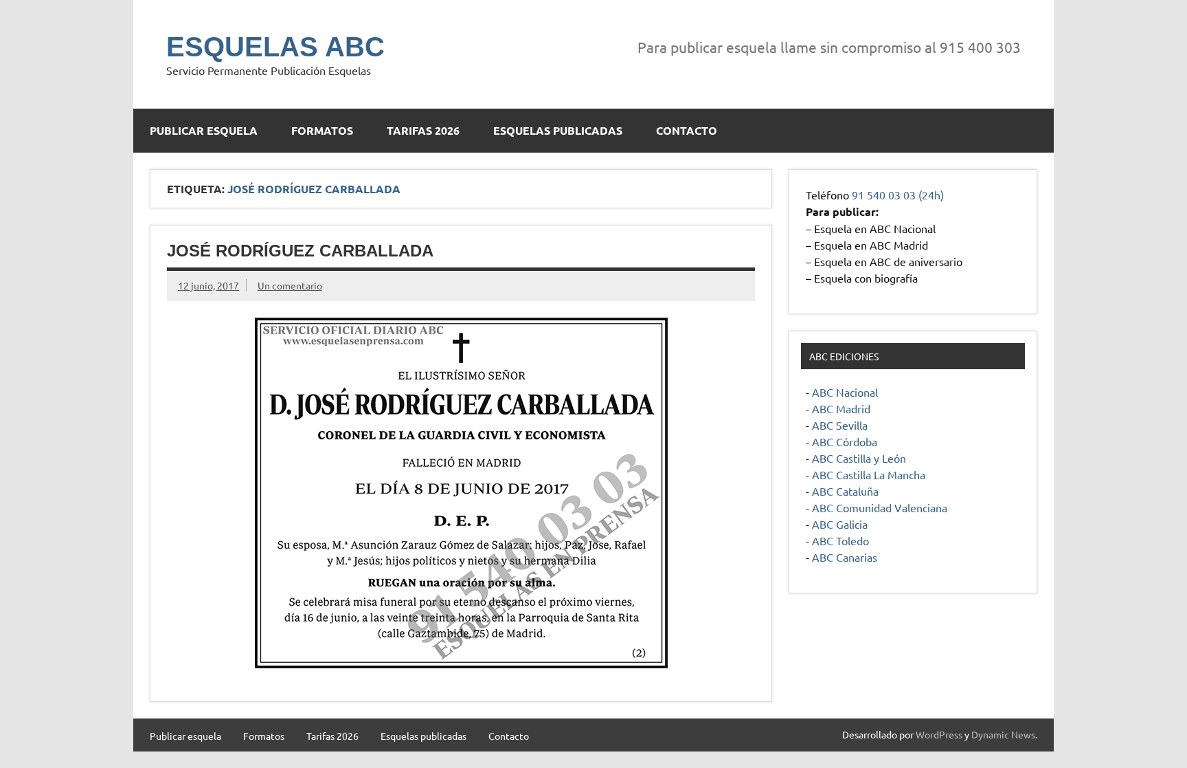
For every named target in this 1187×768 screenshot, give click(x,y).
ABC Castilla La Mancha (868, 474)
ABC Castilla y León (859, 458)
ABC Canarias (844, 557)
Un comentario (290, 285)
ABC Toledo (840, 540)
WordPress (939, 734)
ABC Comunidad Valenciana (879, 507)
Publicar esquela (204, 130)
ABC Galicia (840, 524)
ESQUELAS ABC (275, 47)
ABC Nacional (845, 392)
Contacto (686, 130)
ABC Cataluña (845, 491)
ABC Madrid (841, 408)
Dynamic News (1003, 734)
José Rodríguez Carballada (300, 250)
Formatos (322, 130)
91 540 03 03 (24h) (898, 194)
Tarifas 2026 (423, 130)
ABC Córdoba (844, 441)
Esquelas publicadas (557, 130)
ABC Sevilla (840, 425)
